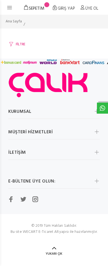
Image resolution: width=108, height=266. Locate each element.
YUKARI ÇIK (54, 254)
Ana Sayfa (14, 21)
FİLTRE (20, 44)
